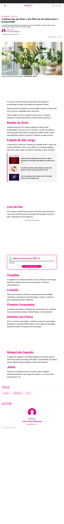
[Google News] (55, 37)
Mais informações (10, 427)
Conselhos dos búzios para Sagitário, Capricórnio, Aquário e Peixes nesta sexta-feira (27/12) (36, 169)
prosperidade (17, 393)
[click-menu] (59, 5)
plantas (6, 393)
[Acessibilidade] (6, 5)
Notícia (14, 16)
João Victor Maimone (13, 31)
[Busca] (56, 5)
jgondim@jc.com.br (32, 424)
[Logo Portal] (28, 5)
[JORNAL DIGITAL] (53, 5)
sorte (28, 393)
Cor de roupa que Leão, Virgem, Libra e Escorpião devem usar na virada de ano (36, 177)
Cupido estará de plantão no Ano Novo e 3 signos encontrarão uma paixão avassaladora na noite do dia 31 (37, 160)
